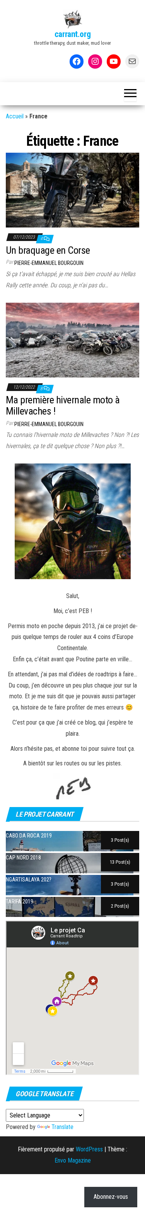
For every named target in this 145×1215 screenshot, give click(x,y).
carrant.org (72, 34)
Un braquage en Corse (48, 250)
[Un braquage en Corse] (72, 189)
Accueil (15, 116)
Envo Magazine (73, 1160)
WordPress (89, 1149)
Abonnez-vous (111, 1196)
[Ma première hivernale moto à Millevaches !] (72, 339)
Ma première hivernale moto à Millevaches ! (62, 405)
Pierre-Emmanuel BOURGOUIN (49, 263)
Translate (62, 1127)
